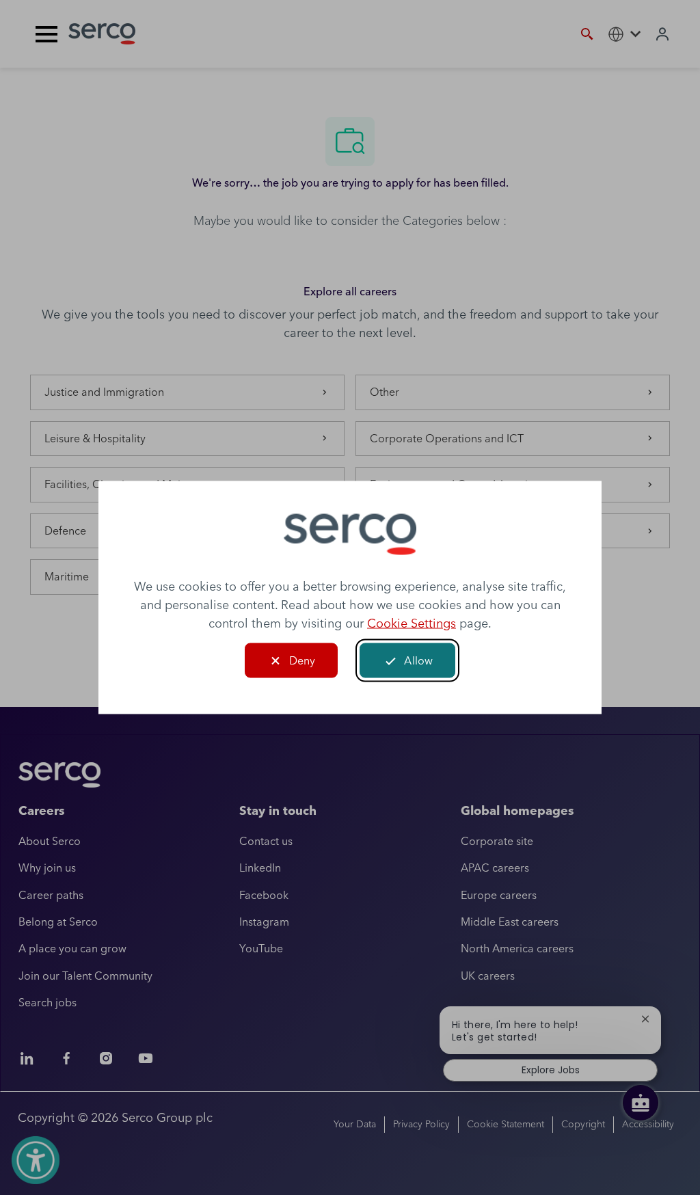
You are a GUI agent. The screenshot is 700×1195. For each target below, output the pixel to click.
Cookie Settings (411, 623)
